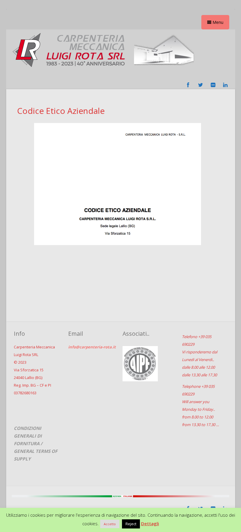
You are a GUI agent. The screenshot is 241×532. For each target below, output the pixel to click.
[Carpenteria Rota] (103, 69)
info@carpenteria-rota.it (92, 347)
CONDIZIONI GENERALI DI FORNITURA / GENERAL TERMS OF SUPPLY (35, 443)
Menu (217, 22)
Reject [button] (130, 523)
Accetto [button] (110, 524)
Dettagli (150, 523)
